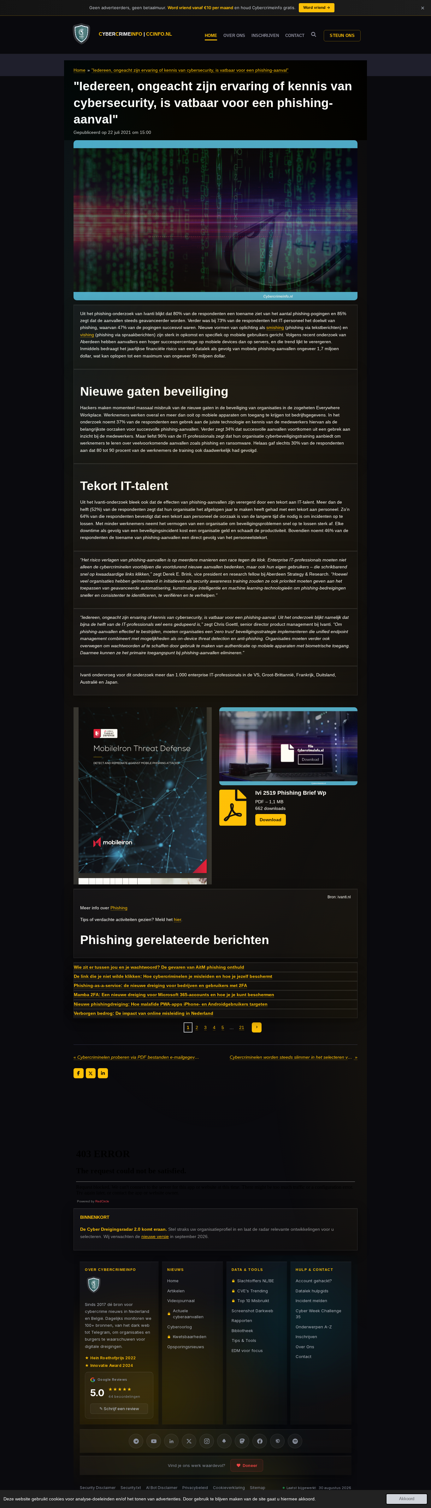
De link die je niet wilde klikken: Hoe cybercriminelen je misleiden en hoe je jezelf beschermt (173, 976)
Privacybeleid (195, 1487)
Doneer (250, 1465)
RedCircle (102, 1201)
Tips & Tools (244, 1340)
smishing (275, 327)
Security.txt (131, 1487)
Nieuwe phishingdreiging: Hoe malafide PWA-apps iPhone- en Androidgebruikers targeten (171, 1004)
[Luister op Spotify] (295, 1441)
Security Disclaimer (97, 1487)
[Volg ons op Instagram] (206, 1441)
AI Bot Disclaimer (161, 1487)
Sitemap (257, 1487)
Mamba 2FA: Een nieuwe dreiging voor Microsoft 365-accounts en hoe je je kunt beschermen (174, 994)
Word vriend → (316, 7)
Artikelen (176, 1290)
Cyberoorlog (179, 1326)
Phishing (118, 907)
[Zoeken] (314, 34)
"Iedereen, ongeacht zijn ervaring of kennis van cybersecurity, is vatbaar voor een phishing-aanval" (190, 70)
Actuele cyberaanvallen (188, 1313)
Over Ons (305, 1346)
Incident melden (311, 1300)
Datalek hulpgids (312, 1290)
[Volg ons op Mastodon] (242, 1441)
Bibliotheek (242, 1330)
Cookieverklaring (229, 1487)
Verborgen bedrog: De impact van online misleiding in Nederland (143, 1013)
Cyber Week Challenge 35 (318, 1313)
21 (241, 1027)
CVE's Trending (252, 1290)
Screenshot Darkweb (252, 1310)
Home (80, 70)
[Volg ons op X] (189, 1441)
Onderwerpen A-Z (314, 1326)
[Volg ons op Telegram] (136, 1441)
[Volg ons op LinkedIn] (171, 1441)
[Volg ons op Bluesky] (224, 1441)
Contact (303, 1356)
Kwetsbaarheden (189, 1336)
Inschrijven (306, 1336)
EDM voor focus (247, 1350)
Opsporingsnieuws (185, 1346)
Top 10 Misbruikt (253, 1300)
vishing (87, 334)
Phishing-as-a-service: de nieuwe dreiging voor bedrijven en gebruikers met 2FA (160, 985)
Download (270, 819)
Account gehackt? (314, 1280)
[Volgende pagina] (257, 1027)
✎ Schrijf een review (119, 1408)
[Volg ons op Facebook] (259, 1441)
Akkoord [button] (406, 1499)
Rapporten (242, 1320)
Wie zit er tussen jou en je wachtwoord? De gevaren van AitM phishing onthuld (159, 967)
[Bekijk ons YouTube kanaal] (153, 1441)
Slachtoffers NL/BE (255, 1280)
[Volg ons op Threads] (277, 1441)
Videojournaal (181, 1300)
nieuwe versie (155, 1236)
